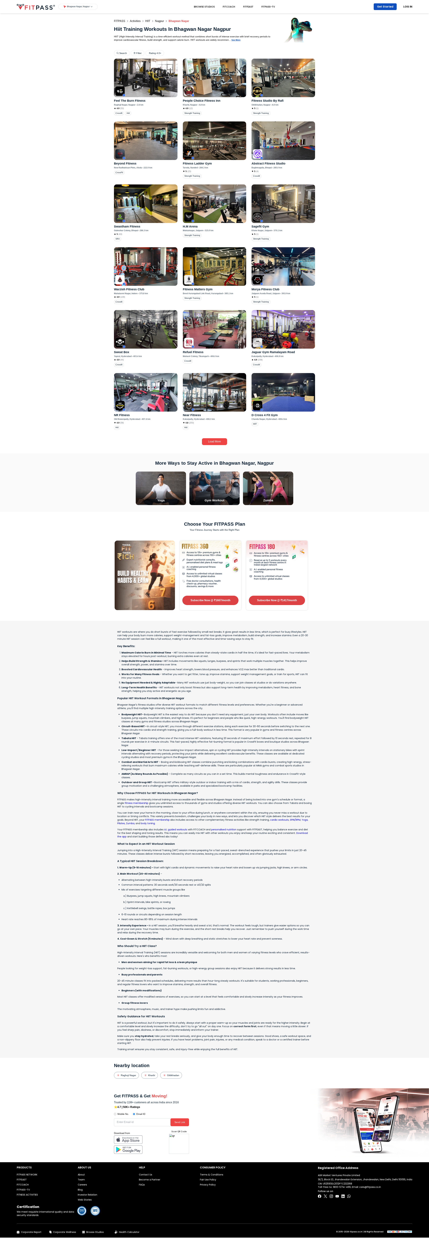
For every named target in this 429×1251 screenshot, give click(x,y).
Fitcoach (229, 6)
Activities (135, 21)
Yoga (305, 819)
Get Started (385, 7)
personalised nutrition (223, 829)
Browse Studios (204, 6)
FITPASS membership (157, 819)
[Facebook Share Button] (319, 1196)
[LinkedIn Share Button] (343, 1196)
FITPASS (119, 21)
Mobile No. (123, 1114)
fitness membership (136, 803)
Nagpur (159, 21)
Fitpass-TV (268, 6)
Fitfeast (248, 6)
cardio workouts (279, 819)
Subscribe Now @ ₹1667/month (210, 600)
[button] (78, 7)
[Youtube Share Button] (337, 1196)
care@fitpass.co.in (370, 1187)
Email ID (140, 1114)
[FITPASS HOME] (36, 7)
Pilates (121, 823)
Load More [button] (214, 441)
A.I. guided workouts (175, 829)
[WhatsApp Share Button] (349, 1196)
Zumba (130, 823)
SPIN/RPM (295, 819)
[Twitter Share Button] (325, 1196)
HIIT (147, 21)
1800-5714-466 (342, 1187)
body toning (148, 823)
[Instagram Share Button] (331, 1196)
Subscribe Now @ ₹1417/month (277, 600)
